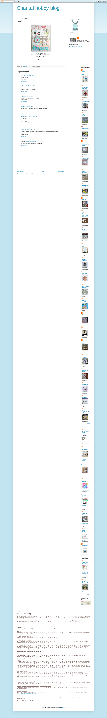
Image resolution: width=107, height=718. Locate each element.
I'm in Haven (84, 397)
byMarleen (84, 273)
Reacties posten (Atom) (29, 174)
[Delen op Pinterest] (39, 66)
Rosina (22, 129)
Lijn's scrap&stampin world (85, 411)
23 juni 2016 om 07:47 (30, 129)
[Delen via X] (36, 66)
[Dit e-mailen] (33, 66)
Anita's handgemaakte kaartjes (85, 144)
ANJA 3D (23, 75)
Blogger (63, 707)
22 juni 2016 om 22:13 (28, 96)
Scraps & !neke (85, 101)
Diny (22, 96)
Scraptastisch (24, 116)
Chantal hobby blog (38, 8)
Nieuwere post (20, 171)
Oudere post (61, 171)
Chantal (81, 38)
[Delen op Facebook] (38, 66)
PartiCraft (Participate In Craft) (85, 73)
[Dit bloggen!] (35, 66)
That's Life (84, 199)
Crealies (84, 329)
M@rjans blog (85, 384)
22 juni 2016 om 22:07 (30, 85)
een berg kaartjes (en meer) (84, 231)
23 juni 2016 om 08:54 (30, 141)
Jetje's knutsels (85, 158)
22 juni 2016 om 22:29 (31, 106)
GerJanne (23, 106)
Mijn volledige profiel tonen (75, 46)
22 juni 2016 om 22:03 (31, 75)
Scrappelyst (84, 466)
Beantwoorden (24, 81)
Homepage (41, 171)
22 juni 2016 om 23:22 (33, 116)
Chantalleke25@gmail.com (28, 693)
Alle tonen (88, 423)
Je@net (22, 85)
